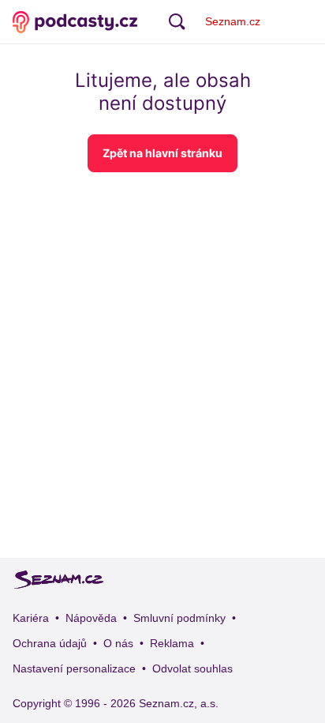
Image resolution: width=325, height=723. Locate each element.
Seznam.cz (232, 21)
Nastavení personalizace (74, 668)
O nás (118, 643)
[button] (162, 153)
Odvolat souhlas (192, 668)
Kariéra (31, 618)
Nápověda (91, 618)
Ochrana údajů (50, 643)
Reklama (172, 643)
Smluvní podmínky (179, 618)
